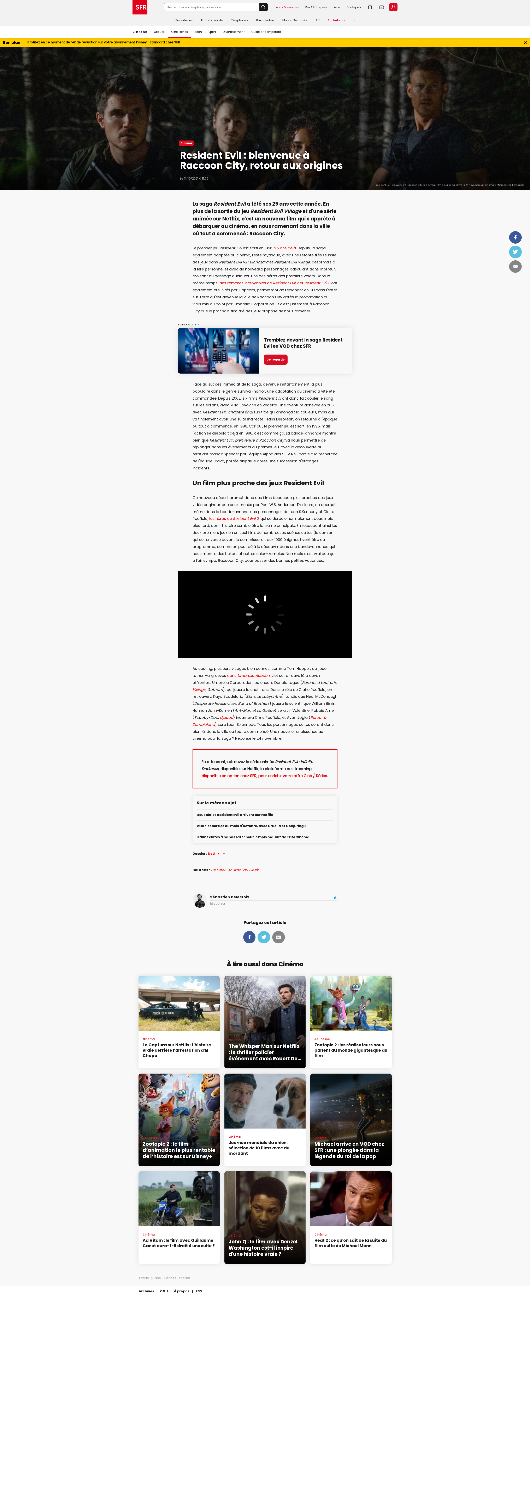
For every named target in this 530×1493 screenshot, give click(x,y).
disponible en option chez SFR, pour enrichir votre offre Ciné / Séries (264, 775)
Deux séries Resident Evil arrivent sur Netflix (235, 815)
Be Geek (218, 870)
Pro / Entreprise (316, 7)
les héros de (234, 518)
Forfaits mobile (212, 20)
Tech (198, 32)
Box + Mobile (265, 20)
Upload (226, 717)
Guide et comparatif (266, 32)
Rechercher (263, 7)
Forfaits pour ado (341, 20)
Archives (146, 1291)
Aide (337, 7)
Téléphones (239, 20)
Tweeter (515, 252)
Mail (515, 266)
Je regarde (276, 359)
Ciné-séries (179, 32)
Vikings (199, 689)
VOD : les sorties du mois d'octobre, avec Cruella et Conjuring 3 (251, 826)
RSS (198, 1291)
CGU (164, 1291)
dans (250, 675)
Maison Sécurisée (294, 20)
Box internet (184, 20)
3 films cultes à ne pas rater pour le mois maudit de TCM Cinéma (253, 837)
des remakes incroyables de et (274, 283)
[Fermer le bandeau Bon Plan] (525, 42)
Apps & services (287, 7)
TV (317, 20)
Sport (212, 32)
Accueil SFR (139, 7)
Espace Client (393, 7)
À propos (181, 1291)
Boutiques (354, 7)
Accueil (159, 32)
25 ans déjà (285, 248)
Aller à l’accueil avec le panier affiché (370, 7)
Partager (515, 237)
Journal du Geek (243, 870)
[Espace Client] (393, 7)
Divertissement (234, 32)
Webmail (382, 7)
